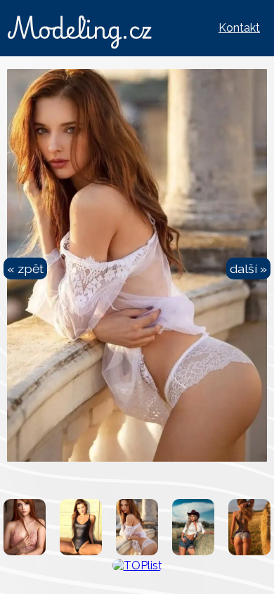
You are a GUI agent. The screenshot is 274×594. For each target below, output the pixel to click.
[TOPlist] (137, 565)
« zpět (25, 268)
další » (248, 268)
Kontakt (239, 27)
